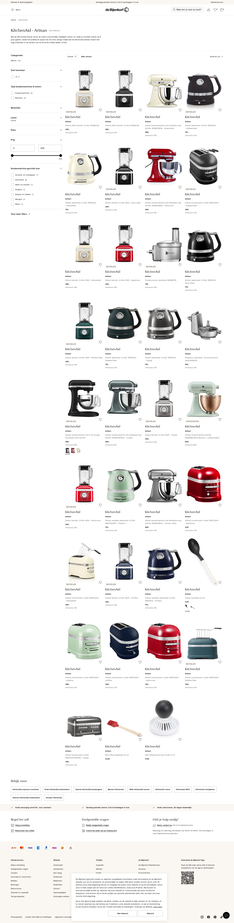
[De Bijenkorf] (117, 9)
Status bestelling (18, 865)
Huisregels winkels (61, 896)
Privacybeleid (16, 917)
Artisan (70, 56)
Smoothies (21, 180)
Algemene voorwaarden (65, 917)
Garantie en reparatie (20, 892)
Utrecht (56, 888)
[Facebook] (208, 917)
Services (142, 869)
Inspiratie (100, 865)
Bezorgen (15, 885)
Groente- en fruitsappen (26, 175)
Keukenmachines (23, 93)
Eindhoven (57, 877)
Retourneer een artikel (24, 830)
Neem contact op (164, 825)
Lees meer (157, 907)
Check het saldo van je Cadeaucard (101, 830)
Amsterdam (58, 865)
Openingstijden (59, 892)
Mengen (20, 199)
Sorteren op (215, 56)
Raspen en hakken (24, 194)
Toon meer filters (19, 214)
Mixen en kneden (24, 185)
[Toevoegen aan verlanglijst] (100, 110)
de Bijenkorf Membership (149, 865)
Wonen (16, 60)
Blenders (20, 98)
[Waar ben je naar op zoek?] (174, 9)
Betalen (14, 881)
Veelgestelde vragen (19, 869)
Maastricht (57, 881)
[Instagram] (202, 917)
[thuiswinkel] (71, 849)
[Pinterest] (215, 917)
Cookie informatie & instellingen (38, 917)
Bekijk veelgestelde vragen (97, 825)
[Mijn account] (208, 9)
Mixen (19, 204)
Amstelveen (58, 869)
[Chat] (226, 915)
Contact (14, 873)
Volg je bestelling (22, 825)
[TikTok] (221, 917)
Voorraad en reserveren (21, 877)
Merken (99, 869)
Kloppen (20, 190)
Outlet (98, 873)
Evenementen (144, 873)
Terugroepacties (17, 896)
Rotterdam (57, 885)
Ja (17, 77)
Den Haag (57, 873)
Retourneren (16, 888)
